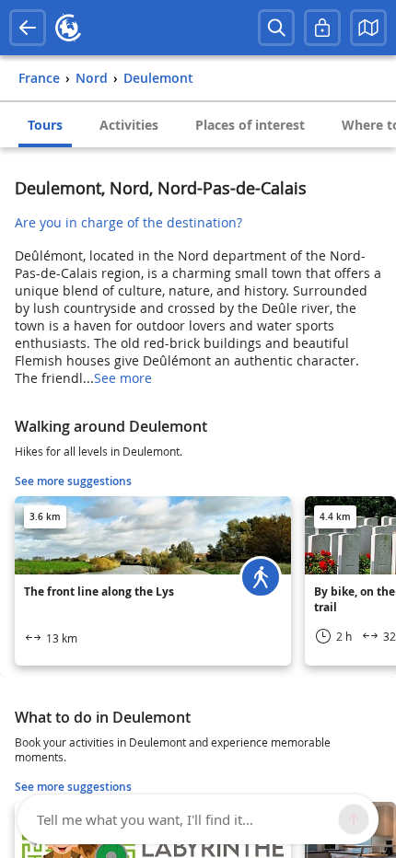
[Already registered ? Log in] (322, 27)
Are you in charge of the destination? (128, 222)
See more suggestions (73, 481)
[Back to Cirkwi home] (68, 27)
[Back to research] (27, 27)
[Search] (276, 27)
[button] (368, 27)
